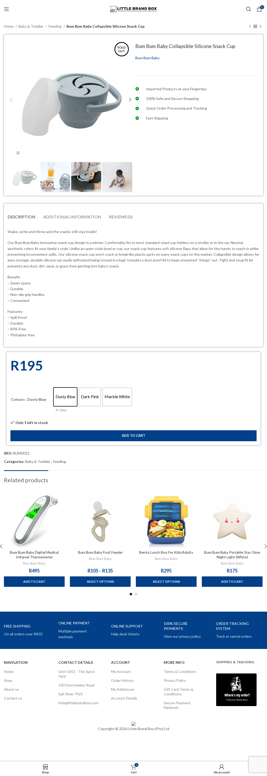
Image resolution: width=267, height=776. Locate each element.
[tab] (21, 216)
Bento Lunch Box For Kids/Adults (166, 552)
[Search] (249, 9)
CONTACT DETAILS (75, 662)
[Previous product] (250, 26)
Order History (122, 680)
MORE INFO (174, 662)
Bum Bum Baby (147, 58)
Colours (18, 399)
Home (9, 26)
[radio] (65, 397)
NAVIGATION (16, 662)
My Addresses (123, 689)
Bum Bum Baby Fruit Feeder (100, 552)
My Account (121, 671)
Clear (63, 410)
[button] (34, 581)
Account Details (124, 698)
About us (11, 689)
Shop (8, 680)
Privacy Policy (175, 680)
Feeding (55, 26)
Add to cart (133, 435)
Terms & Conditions (180, 671)
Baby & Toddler (31, 26)
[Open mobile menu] (6, 9)
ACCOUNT (120, 662)
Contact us (13, 698)
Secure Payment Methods (177, 705)
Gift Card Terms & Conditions (178, 691)
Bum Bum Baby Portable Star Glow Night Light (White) (232, 554)
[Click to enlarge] (18, 153)
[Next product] (260, 26)
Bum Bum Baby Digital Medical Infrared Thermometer (34, 554)
